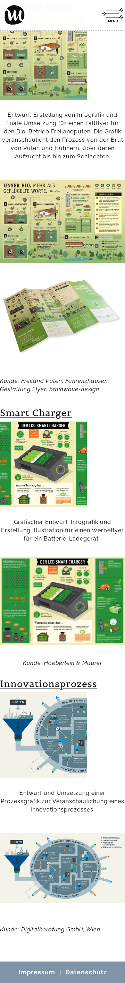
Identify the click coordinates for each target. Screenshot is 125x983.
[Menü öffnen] (112, 15)
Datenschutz (86, 972)
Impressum (36, 972)
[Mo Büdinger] (14, 15)
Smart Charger (36, 413)
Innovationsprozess (48, 684)
